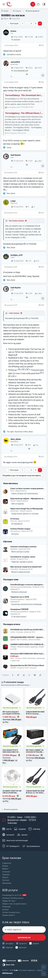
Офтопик (7, 541)
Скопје (12, 167)
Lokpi (13, 201)
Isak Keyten (16, 155)
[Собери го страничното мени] (4, 4)
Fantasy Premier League (20, 529)
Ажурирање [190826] (19, 609)
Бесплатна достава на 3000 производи (15, 685)
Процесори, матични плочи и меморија (26, 604)
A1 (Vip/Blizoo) (16, 524)
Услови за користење (11, 912)
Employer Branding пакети (13, 898)
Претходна (14, 23)
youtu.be (17, 40)
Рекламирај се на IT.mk (14, 895)
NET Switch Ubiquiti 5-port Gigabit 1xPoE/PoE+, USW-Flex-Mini (12, 714)
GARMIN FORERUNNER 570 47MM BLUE (27, 644)
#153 (42, 173)
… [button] (27, 23)
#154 (42, 213)
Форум (5, 866)
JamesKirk (15, 62)
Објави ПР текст (8, 901)
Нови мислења (10, 483)
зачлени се (24, 937)
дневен (36, 943)
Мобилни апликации (19, 592)
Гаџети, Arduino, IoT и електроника (24, 493)
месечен (22, 947)
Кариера (5, 874)
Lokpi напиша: (14, 313)
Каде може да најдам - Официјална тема (27, 498)
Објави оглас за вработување (14, 904)
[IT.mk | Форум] (9, 4)
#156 (42, 305)
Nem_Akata (16, 439)
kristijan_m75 (17, 255)
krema (13, 31)
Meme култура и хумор (20, 552)
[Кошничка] (38, 4)
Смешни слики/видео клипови (23, 547)
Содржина (6, 863)
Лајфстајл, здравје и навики (22, 562)
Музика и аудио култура (20, 572)
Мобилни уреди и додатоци (28, 647)
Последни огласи (11, 624)
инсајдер (9, 943)
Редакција (6, 906)
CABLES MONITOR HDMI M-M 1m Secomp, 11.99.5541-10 (35, 714)
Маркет (5, 869)
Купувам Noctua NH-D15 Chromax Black (27, 665)
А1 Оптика (14, 519)
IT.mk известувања (18, 617)
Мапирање (6, 883)
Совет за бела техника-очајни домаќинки (27, 488)
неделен (9, 947)
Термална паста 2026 (19, 597)
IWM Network (7, 973)
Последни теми (10, 579)
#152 (42, 82)
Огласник (6, 872)
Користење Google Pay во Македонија (26, 509)
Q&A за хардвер (17, 504)
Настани (5, 880)
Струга (12, 76)
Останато (15, 534)
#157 (42, 456)
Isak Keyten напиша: (16, 221)
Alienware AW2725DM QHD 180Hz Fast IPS (27, 654)
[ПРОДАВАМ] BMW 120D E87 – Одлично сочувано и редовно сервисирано (27, 637)
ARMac (5, 19)
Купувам (19, 632)
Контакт (5, 909)
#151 (42, 45)
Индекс (5, 877)
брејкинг (23, 943)
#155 (42, 267)
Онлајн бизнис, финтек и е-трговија (24, 514)
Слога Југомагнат (12, 451)
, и (20, 432)
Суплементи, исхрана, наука (22, 557)
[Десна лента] (43, 4)
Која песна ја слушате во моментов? (26, 567)
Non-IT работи (22, 639)
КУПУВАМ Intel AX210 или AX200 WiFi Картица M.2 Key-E (27, 630)
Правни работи (8, 915)
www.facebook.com (21, 71)
